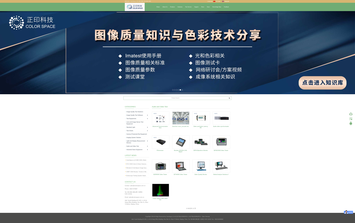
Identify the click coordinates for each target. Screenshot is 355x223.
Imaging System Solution (133, 137)
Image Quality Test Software (134, 115)
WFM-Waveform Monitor (200, 150)
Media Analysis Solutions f (221, 174)
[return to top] (351, 123)
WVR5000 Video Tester (160, 174)
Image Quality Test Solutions (134, 111)
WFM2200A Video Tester (221, 150)
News (202, 7)
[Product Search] (229, 98)
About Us (164, 7)
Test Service (188, 7)
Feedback (226, 7)
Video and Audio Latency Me (200, 127)
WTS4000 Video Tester (180, 174)
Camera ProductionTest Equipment (136, 134)
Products (172, 7)
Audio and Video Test (132, 146)
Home (158, 7)
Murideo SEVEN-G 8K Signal (180, 151)
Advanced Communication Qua (160, 127)
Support (196, 7)
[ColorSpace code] (351, 118)
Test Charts (129, 130)
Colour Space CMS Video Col (160, 199)
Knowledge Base (216, 7)
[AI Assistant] (351, 114)
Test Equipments (131, 118)
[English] (225, 1)
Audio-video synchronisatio (221, 126)
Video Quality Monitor (200, 174)
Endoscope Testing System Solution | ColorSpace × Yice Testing (137, 175)
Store (208, 7)
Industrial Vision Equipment (134, 149)
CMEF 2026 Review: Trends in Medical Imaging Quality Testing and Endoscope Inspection (137, 171)
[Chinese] (216, 1)
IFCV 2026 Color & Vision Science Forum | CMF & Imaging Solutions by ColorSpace (137, 164)
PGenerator (160, 150)
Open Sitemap (206, 216)
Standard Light (130, 127)
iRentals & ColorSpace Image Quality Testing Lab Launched (137, 168)
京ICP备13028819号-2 (182, 216)
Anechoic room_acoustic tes (180, 126)
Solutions (180, 7)
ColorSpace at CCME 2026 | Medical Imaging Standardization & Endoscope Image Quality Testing (137, 160)
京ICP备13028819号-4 (195, 216)
